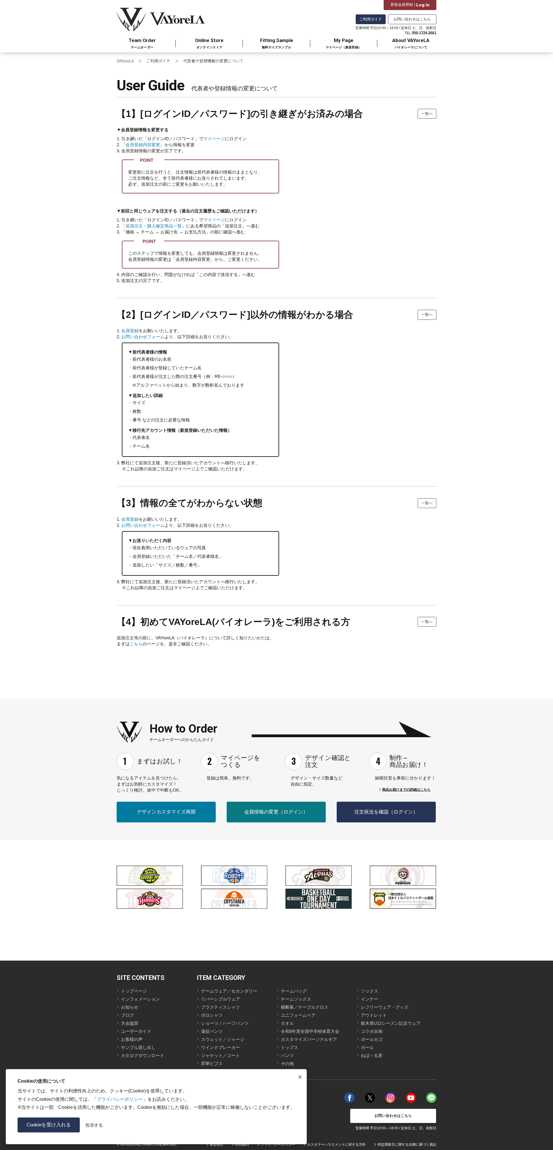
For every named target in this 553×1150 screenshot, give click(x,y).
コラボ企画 (371, 1031)
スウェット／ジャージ (222, 1039)
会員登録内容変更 (143, 144)
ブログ (127, 1015)
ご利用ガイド (370, 19)
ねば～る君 (371, 1055)
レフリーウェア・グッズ (384, 1007)
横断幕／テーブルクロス (304, 1007)
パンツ (287, 1055)
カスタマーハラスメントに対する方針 (336, 1145)
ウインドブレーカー (220, 1047)
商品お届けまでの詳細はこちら (406, 790)
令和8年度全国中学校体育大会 (310, 1031)
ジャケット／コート (220, 1055)
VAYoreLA (125, 61)
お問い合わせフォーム (142, 336)
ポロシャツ (212, 1015)
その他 (287, 1063)
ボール (367, 1047)
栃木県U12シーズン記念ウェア (391, 1023)
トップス (289, 1047)
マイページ (214, 138)
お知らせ (129, 1007)
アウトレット (374, 1015)
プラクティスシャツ (220, 1007)
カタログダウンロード (142, 1055)
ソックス (369, 991)
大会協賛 (129, 1023)
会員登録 (130, 330)
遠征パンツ (212, 1031)
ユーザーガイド (136, 1031)
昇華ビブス (212, 1063)
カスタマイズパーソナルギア (309, 1039)
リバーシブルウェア (220, 999)
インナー (369, 999)
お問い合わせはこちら (412, 19)
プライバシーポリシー (278, 1145)
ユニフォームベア (298, 1015)
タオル (287, 1023)
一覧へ (427, 113)
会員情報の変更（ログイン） (276, 812)
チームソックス (296, 999)
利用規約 (242, 1145)
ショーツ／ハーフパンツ (225, 1023)
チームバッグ (294, 991)
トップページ (134, 991)
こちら (136, 643)
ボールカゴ (371, 1039)
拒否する (94, 1125)
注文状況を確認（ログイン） (386, 812)
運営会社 (216, 1145)
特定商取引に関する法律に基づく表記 (407, 1145)
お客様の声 (132, 1039)
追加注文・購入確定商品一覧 (154, 225)
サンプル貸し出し (138, 1047)
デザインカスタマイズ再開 (166, 812)
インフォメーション (140, 999)
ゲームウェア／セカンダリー (229, 991)
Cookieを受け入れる (48, 1125)
